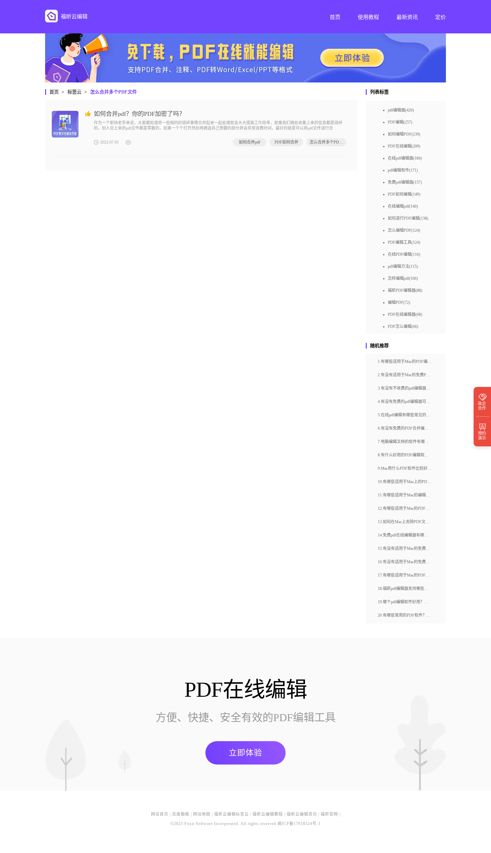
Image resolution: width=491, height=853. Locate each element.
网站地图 (201, 814)
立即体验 (245, 753)
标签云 (74, 91)
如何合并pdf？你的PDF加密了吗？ (139, 114)
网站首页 (159, 814)
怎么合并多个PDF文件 (113, 91)
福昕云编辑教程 (268, 814)
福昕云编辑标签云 (231, 814)
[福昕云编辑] (51, 16)
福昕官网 (329, 814)
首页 (54, 91)
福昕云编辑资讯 (302, 814)
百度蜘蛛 (180, 814)
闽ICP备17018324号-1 (299, 823)
